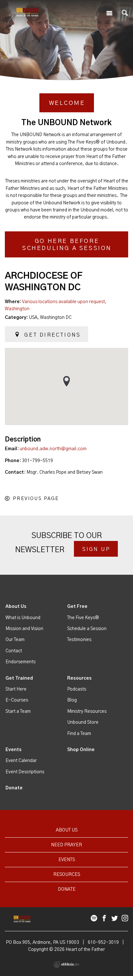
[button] (66, 381)
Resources (79, 678)
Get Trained (19, 678)
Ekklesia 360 (66, 964)
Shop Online (81, 750)
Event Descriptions (24, 772)
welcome (67, 103)
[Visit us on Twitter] (114, 918)
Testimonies (79, 639)
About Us (15, 606)
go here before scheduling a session (67, 245)
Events (13, 750)
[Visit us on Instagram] (125, 918)
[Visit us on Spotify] (94, 918)
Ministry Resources (87, 711)
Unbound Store (82, 722)
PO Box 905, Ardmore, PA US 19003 (42, 942)
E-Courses (16, 700)
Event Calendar (21, 760)
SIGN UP (96, 549)
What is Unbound (22, 618)
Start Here (15, 689)
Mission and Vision (24, 629)
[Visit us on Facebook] (104, 918)
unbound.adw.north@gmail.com (53, 449)
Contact (13, 651)
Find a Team (79, 733)
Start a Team (18, 711)
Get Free (77, 606)
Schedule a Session (87, 629)
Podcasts (76, 689)
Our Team (15, 639)
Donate (14, 788)
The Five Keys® (83, 618)
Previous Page (36, 498)
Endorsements (20, 662)
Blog (72, 700)
